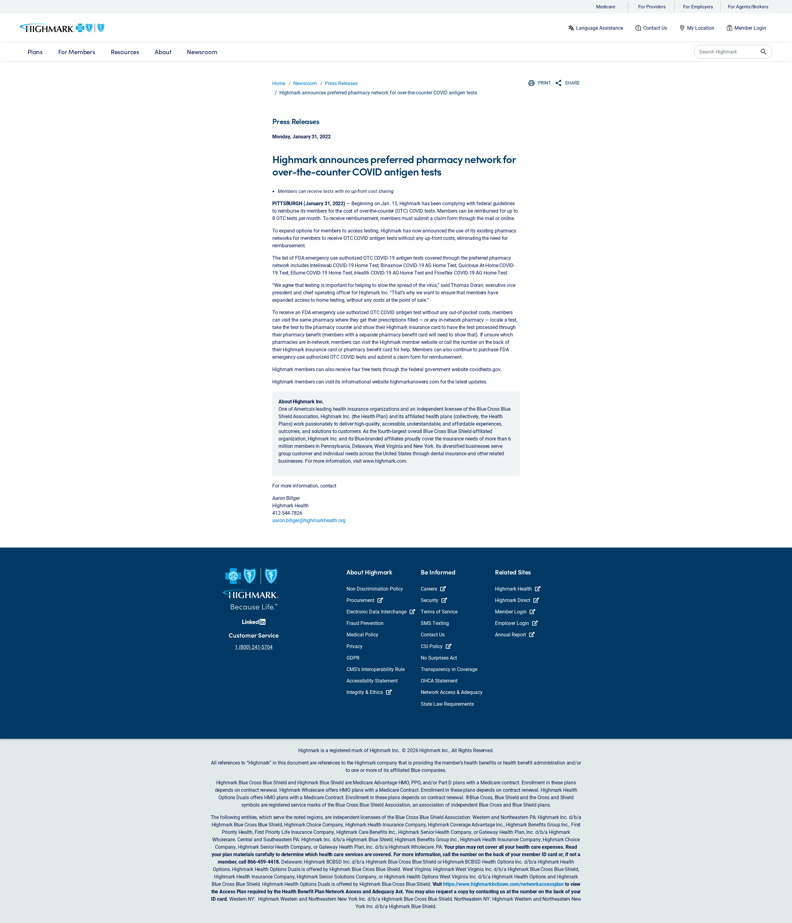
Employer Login (512, 623)
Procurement (360, 600)
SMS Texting (435, 623)
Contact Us (655, 27)
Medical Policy (362, 634)
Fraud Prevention (365, 623)
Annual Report (510, 634)
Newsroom (305, 83)
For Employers (698, 6)
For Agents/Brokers (748, 6)
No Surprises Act (439, 657)
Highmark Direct (512, 600)
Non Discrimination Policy (374, 588)
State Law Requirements (447, 703)
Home (278, 83)
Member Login (750, 27)
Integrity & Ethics (364, 692)
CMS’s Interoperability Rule (375, 669)
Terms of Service (439, 611)
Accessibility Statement (372, 680)
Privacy (354, 646)
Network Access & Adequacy (452, 692)
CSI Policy (432, 646)
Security (429, 600)
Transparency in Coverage (449, 669)
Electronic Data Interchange (376, 611)
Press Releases (341, 83)
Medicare (605, 6)
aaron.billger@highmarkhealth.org (309, 520)
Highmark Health (513, 588)
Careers (429, 588)
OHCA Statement (439, 680)
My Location (700, 27)
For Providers (652, 6)
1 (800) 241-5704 (254, 647)
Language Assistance (599, 27)
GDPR (352, 657)
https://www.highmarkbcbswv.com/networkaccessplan (503, 884)
